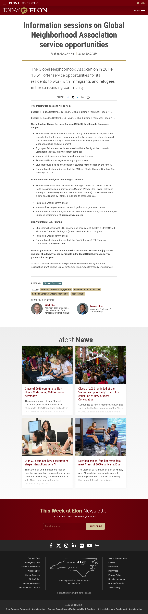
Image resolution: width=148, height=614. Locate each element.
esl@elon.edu (58, 243)
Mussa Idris (60, 53)
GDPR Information (116, 583)
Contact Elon (34, 558)
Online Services (32, 575)
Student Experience (52, 283)
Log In (142, 3)
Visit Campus (33, 570)
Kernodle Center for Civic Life (87, 289)
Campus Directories (31, 566)
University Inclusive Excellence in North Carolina (120, 609)
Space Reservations (117, 558)
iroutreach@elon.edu (72, 214)
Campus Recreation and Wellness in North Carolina (71, 609)
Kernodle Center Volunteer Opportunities (50, 293)
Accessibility (114, 587)
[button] (4, 3)
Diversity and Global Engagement (56, 289)
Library (111, 562)
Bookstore (113, 566)
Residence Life (78, 293)
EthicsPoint (34, 579)
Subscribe (96, 526)
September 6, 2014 (87, 53)
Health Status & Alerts (29, 587)
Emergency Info (32, 562)
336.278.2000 (74, 583)
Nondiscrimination (116, 579)
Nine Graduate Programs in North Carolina (25, 609)
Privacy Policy (114, 575)
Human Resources (31, 583)
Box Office (113, 570)
